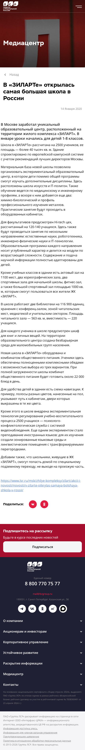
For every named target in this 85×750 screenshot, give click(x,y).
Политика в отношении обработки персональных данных (37, 740)
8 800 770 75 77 (42, 583)
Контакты (10, 684)
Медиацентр (13, 674)
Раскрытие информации (22, 663)
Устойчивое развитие (20, 652)
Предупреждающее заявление (21, 736)
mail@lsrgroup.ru (42, 594)
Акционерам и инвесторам (25, 631)
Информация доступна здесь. (20, 728)
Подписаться (42, 547)
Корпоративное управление (25, 642)
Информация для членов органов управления (30, 732)
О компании (13, 621)
